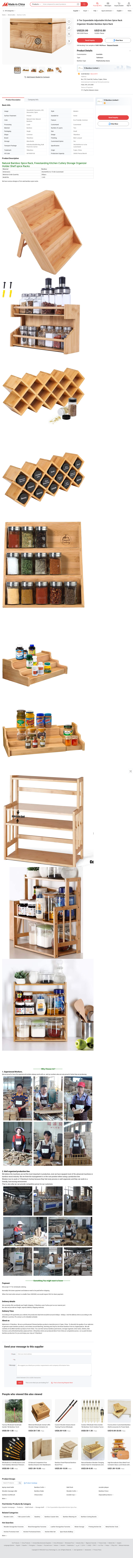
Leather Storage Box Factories (60, 1527)
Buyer (85, 11)
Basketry (37, 1517)
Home (4, 15)
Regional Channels (91, 1543)
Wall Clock (69, 1487)
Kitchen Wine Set (50, 1532)
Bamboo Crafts (21, 15)
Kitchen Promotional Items (32, 1532)
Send (20, 1383)
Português (32, 1545)
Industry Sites (80, 1543)
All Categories (9, 11)
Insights (119, 1543)
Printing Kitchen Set (95, 1527)
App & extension (106, 11)
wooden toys (70, 1495)
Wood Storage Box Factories (37, 1527)
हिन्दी (94, 1545)
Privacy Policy (97, 1550)
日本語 (89, 1545)
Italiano (56, 1545)
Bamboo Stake (39, 1491)
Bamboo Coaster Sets (52, 1517)
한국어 (83, 1545)
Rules (129, 11)
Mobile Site (111, 1543)
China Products (26, 1543)
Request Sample (112, 45)
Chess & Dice (38, 1495)
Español (24, 1545)
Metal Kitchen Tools (112, 1527)
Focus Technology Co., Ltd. (53, 1550)
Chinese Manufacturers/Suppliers (41, 1543)
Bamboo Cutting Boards (89, 1517)
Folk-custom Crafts (24, 1517)
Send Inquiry (90, 40)
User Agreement (78, 1550)
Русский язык (48, 1545)
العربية (77, 1545)
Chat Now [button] (119, 40)
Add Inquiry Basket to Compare (38, 77)
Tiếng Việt (114, 1545)
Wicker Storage (79, 1527)
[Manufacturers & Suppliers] (13, 4)
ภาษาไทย (100, 1545)
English (18, 1545)
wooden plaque (104, 1487)
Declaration (88, 1550)
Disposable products (105, 1495)
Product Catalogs (31, 1483)
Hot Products (15, 1543)
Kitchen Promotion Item (11, 1532)
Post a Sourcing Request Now (62, 1383)
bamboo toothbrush (8, 1495)
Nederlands (70, 1545)
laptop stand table (8, 1487)
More (4, 1536)
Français (39, 1545)
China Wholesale (58, 1543)
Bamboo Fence (103, 1491)
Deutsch (62, 1545)
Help (94, 11)
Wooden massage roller (9, 1491)
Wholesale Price (69, 1543)
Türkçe (107, 1545)
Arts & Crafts (11, 15)
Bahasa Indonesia (124, 1545)
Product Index (102, 1543)
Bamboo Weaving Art (70, 1517)
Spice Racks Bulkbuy (66, 1532)
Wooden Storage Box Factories (14, 1527)
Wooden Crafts (71, 1491)
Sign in (129, 5)
